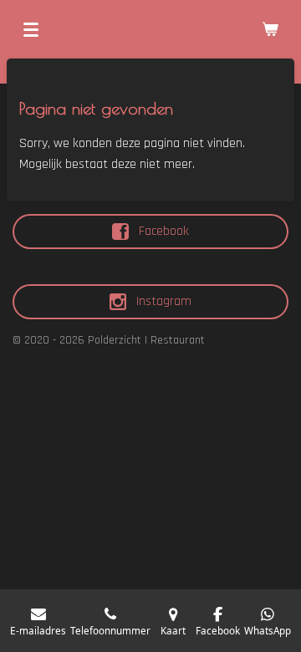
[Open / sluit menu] (31, 29)
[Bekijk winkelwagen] (270, 29)
